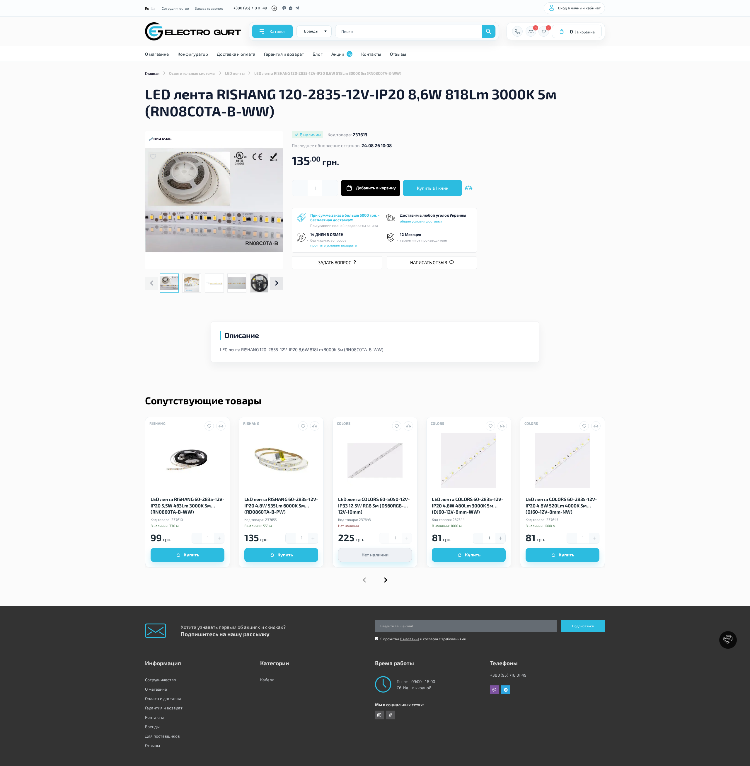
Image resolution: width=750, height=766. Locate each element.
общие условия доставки (421, 221)
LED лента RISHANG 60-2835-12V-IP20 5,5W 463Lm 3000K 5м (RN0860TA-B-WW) (187, 505)
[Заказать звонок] (517, 31)
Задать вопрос (334, 262)
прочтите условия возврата (333, 245)
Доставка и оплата (236, 54)
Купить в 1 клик (432, 188)
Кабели (267, 679)
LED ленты (235, 73)
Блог (318, 54)
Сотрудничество (175, 8)
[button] (276, 283)
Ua (153, 8)
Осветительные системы (192, 73)
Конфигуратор (193, 54)
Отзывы (398, 54)
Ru (147, 8)
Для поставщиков (162, 735)
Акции (341, 54)
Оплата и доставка (163, 698)
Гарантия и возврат (284, 54)
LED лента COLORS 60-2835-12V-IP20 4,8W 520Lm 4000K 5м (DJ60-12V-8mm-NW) (561, 505)
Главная (152, 73)
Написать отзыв (428, 262)
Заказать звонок (209, 8)
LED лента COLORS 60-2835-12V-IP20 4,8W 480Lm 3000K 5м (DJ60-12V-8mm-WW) (467, 505)
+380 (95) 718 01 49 (250, 8)
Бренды (152, 726)
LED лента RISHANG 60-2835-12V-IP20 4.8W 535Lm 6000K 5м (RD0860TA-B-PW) (281, 505)
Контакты (371, 54)
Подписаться (583, 626)
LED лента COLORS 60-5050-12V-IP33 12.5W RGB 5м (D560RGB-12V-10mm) (374, 505)
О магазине (157, 54)
